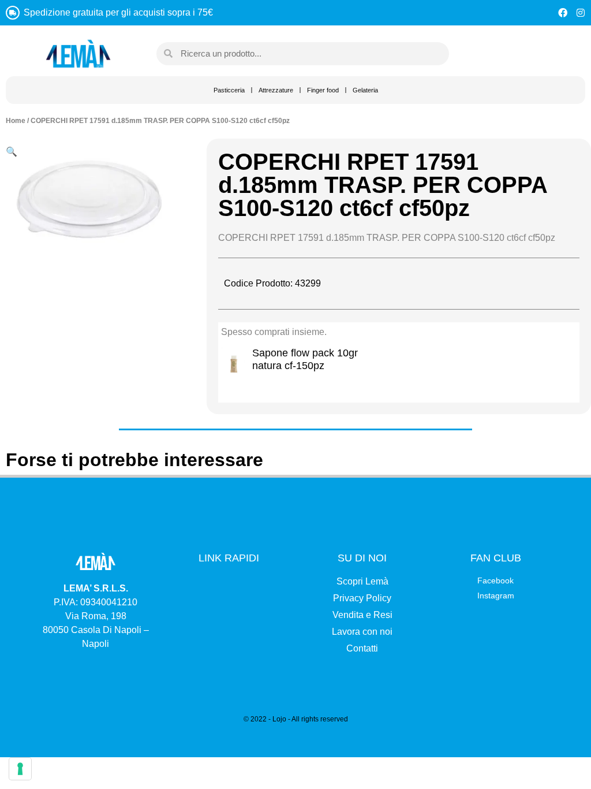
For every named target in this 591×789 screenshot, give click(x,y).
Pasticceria (229, 90)
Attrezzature (276, 90)
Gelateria (365, 90)
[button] (11, 151)
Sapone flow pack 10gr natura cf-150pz (305, 359)
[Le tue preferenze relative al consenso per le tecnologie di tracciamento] (20, 769)
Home (15, 121)
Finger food (323, 90)
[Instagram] (580, 12)
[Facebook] (562, 12)
